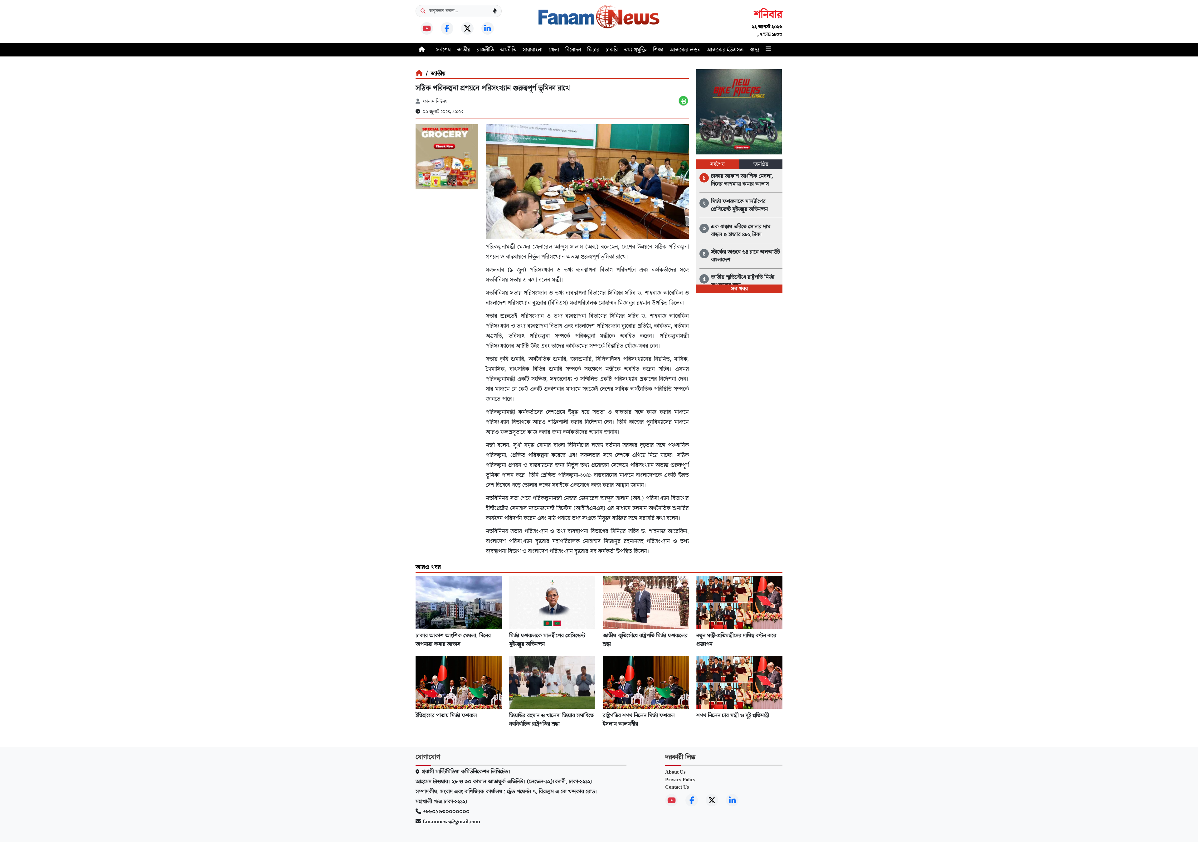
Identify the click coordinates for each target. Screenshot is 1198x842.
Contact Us (677, 787)
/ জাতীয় (434, 73)
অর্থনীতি (508, 50)
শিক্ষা (658, 50)
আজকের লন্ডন (685, 50)
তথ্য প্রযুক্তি (635, 50)
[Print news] (683, 101)
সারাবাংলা (533, 50)
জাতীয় (463, 50)
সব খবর (739, 289)
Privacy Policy (680, 779)
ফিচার (593, 50)
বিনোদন (573, 50)
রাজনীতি (485, 50)
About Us (675, 772)
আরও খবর (428, 567)
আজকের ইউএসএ (725, 50)
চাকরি (612, 50)
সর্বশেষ (443, 50)
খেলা (554, 50)
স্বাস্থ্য (754, 50)
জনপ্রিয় (760, 164)
